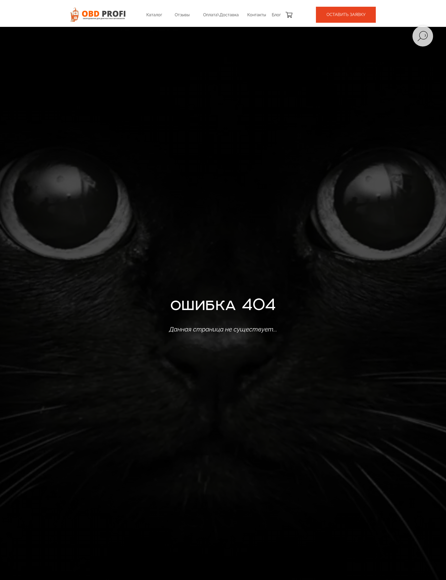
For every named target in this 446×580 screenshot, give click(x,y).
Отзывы (182, 14)
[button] (346, 15)
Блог (276, 14)
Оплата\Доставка (221, 14)
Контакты (256, 14)
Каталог (154, 14)
